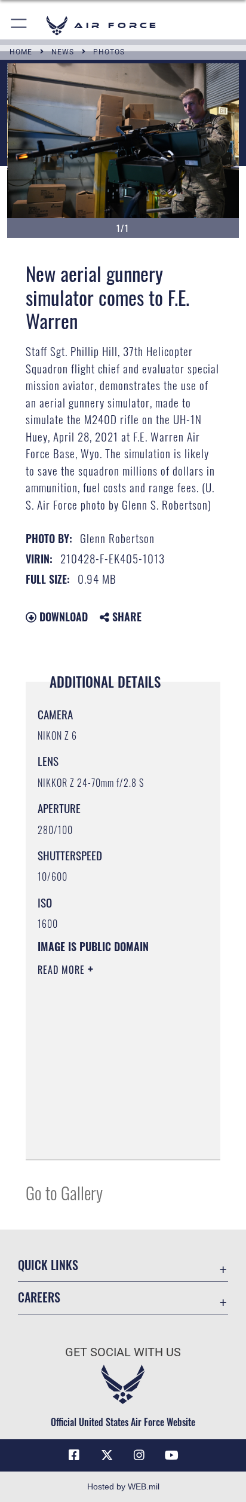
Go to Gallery (64, 1192)
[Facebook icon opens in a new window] (74, 1455)
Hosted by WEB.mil (123, 1486)
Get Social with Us (123, 1352)
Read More (63, 969)
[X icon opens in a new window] (107, 1455)
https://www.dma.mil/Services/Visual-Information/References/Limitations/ (110, 1137)
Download (62, 616)
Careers (39, 1297)
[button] (19, 25)
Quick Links (48, 1265)
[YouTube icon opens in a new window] (172, 1455)
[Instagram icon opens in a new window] (139, 1455)
